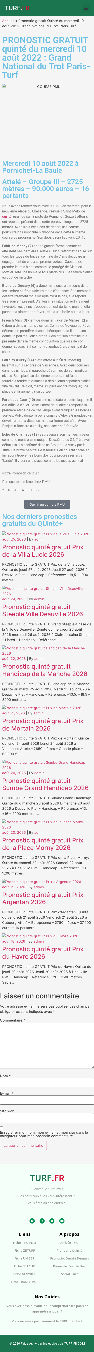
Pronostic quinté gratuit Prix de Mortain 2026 (42, 724)
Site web (7, 1111)
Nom (5, 1076)
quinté (7, 216)
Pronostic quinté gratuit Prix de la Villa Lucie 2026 (42, 550)
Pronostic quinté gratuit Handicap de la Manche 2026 (44, 670)
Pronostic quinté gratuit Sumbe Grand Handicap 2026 (45, 784)
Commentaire (12, 1020)
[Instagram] (42, 1220)
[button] (86, 8)
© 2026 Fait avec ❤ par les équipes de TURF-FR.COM (47, 1343)
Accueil (8, 21)
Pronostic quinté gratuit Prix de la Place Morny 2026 (42, 844)
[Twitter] (51, 1220)
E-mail (6, 1093)
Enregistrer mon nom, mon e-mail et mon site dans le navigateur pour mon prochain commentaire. (44, 1134)
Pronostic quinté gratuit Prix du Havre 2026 (42, 952)
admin (39, 539)
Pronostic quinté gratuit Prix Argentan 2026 (42, 898)
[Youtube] (61, 1220)
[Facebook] (32, 1220)
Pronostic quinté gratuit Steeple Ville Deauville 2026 (42, 610)
